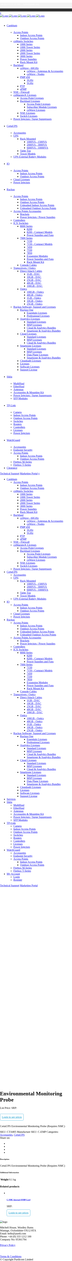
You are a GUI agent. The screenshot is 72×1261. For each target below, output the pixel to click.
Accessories (19, 132)
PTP (22, 86)
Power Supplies (28, 59)
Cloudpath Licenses (30, 360)
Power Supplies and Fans (40, 235)
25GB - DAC (34, 280)
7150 (29, 241)
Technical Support (9, 473)
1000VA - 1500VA (37, 141)
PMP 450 (25, 77)
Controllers (19, 220)
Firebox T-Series (22, 464)
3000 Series (26, 56)
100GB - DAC (35, 286)
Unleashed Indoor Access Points (37, 205)
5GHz (30, 83)
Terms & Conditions (10, 1256)
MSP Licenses (34, 324)
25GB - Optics (34, 304)
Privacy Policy (7, 1245)
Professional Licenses (38, 315)
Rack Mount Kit (28, 62)
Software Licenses (30, 366)
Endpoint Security (22, 450)
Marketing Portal (29, 473)
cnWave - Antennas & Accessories (45, 71)
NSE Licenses (27, 113)
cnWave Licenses (36, 110)
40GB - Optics (34, 295)
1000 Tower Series (30, 47)
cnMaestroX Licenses (24, 95)
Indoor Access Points (31, 35)
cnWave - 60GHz (29, 68)
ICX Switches (20, 223)
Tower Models (27, 153)
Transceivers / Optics (24, 268)
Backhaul (18, 65)
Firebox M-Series (22, 461)
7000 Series (26, 238)
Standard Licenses (36, 321)
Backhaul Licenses (30, 101)
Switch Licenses (28, 116)
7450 (29, 247)
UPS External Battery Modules (29, 156)
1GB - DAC (33, 274)
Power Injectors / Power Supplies (37, 217)
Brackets (24, 214)
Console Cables (28, 265)
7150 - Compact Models (39, 244)
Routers (17, 424)
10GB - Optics (34, 301)
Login (16, 876)
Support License (28, 369)
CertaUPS (19, 1134)
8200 (29, 229)
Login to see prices (12, 1117)
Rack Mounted (28, 138)
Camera (17, 412)
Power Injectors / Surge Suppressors (32, 119)
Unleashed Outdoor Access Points (38, 208)
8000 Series (26, 226)
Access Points (20, 32)
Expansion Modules (37, 256)
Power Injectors (21, 182)
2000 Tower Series (30, 53)
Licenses (24, 363)
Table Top (25, 150)
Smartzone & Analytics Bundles (44, 330)
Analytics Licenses (30, 318)
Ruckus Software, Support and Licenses (34, 306)
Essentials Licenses (37, 312)
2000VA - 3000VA (37, 144)
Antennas (18, 389)
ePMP (23, 89)
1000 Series (26, 44)
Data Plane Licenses (37, 354)
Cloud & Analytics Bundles (41, 327)
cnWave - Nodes (35, 74)
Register (17, 879)
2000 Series (26, 50)
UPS (15, 135)
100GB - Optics (35, 292)
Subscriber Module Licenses (42, 107)
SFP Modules (20, 398)
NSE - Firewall (21, 92)
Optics (23, 289)
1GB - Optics (34, 298)
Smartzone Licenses (30, 345)
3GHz (30, 80)
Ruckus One (26, 309)
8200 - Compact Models (39, 232)
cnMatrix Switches (23, 41)
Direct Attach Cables (31, 271)
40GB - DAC (34, 283)
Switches (18, 421)
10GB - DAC (34, 277)
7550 (29, 250)
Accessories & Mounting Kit (28, 392)
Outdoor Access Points (32, 38)
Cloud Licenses (21, 179)
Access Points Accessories (27, 211)
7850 (29, 253)
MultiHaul (18, 383)
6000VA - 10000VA (37, 147)
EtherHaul (18, 386)
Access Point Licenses (32, 98)
